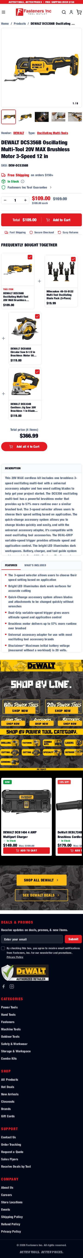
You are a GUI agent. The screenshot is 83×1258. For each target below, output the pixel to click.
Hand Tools (8, 1014)
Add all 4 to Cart (28, 446)
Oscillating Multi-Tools (52, 133)
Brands (6, 1109)
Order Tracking (11, 1144)
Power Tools (9, 1007)
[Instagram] (11, 986)
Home (5, 23)
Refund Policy (10, 1224)
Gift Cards (8, 1116)
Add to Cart (42, 219)
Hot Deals (7, 1087)
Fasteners (7, 1022)
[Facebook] (3, 986)
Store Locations (11, 1202)
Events (5, 1209)
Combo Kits (9, 1058)
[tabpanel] (41, 611)
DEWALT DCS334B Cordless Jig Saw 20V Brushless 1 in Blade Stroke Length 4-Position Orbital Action (25, 407)
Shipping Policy (12, 1217)
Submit (73, 939)
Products (20, 23)
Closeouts (7, 1101)
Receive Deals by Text (16, 1166)
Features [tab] (11, 565)
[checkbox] (30, 257)
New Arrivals (9, 1094)
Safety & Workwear (14, 1044)
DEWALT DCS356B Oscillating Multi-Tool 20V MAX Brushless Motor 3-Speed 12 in (15, 296)
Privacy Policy (15, 957)
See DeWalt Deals (39, 895)
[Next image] (76, 68)
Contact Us (8, 1137)
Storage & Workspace (16, 1051)
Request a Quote (12, 1152)
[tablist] (41, 565)
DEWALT (18, 133)
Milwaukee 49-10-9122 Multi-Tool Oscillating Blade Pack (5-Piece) (60, 295)
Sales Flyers (9, 1159)
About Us (7, 1187)
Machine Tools (11, 1029)
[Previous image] (7, 68)
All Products (9, 1079)
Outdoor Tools (10, 1036)
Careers (6, 1195)
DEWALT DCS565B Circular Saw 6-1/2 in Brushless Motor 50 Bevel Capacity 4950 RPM (23, 352)
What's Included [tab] (35, 565)
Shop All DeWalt (39, 880)
